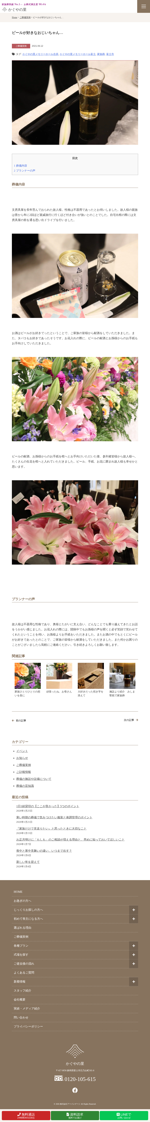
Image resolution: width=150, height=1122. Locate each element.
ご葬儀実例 (23, 765)
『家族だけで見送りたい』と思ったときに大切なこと (51, 828)
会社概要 (19, 999)
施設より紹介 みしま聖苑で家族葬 (122, 693)
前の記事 (21, 720)
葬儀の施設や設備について (33, 778)
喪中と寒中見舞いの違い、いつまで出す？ (44, 850)
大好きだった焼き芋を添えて (90, 693)
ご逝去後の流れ (24, 963)
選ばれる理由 (22, 927)
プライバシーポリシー (28, 1026)
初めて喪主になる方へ (28, 918)
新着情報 (19, 981)
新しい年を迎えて (28, 861)
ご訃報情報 (23, 771)
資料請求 (75, 1116)
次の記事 (129, 720)
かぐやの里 (17, 10)
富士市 (110, 54)
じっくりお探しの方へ (28, 909)
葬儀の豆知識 (25, 785)
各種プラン (21, 945)
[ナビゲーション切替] (143, 6)
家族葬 (101, 54)
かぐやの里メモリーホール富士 (78, 54)
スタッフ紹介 (22, 990)
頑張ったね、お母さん (59, 691)
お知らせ (22, 758)
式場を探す (21, 954)
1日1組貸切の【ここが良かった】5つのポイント (47, 806)
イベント (22, 751)
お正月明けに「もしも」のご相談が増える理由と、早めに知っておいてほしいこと (70, 839)
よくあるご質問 (24, 972)
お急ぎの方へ (22, 900)
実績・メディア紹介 (27, 1008)
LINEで (124, 1116)
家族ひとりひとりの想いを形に (27, 693)
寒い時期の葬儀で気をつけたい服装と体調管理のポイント (54, 817)
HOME (18, 891)
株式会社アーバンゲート (70, 1104)
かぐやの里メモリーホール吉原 (40, 54)
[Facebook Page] (75, 1090)
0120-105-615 (80, 1079)
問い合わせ (21, 1017)
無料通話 (26, 1116)
